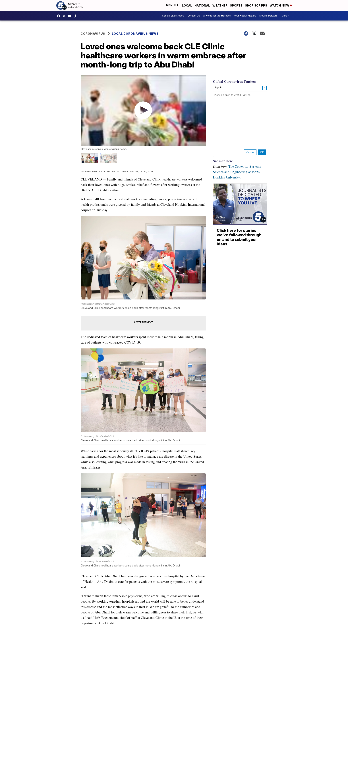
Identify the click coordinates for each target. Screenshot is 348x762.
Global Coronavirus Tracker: (234, 81)
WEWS (65, 16)
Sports (236, 5)
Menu (170, 5)
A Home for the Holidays (217, 16)
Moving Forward (268, 16)
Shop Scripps (256, 5)
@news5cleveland (76, 16)
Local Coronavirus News (135, 33)
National (202, 5)
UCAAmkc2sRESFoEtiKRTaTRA (70, 16)
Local (187, 5)
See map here (223, 160)
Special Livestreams (173, 16)
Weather (219, 5)
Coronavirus (93, 33)
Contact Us (194, 16)
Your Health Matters (245, 16)
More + (285, 16)
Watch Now (280, 5)
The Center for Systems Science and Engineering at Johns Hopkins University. (237, 171)
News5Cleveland (59, 16)
